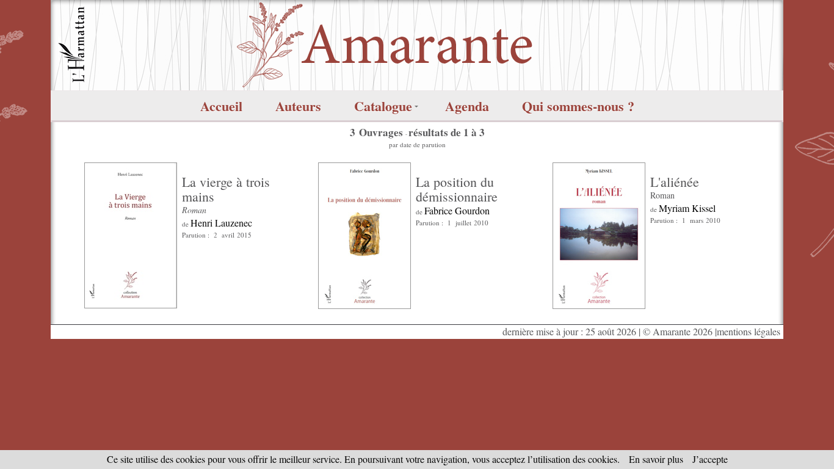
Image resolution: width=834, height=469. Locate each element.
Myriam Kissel (687, 208)
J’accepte (710, 459)
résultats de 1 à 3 (446, 132)
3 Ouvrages (377, 132)
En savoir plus (656, 459)
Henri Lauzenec (221, 222)
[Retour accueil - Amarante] (417, 43)
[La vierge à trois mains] (130, 233)
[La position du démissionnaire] (364, 233)
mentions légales (748, 331)
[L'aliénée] (599, 233)
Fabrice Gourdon (457, 210)
